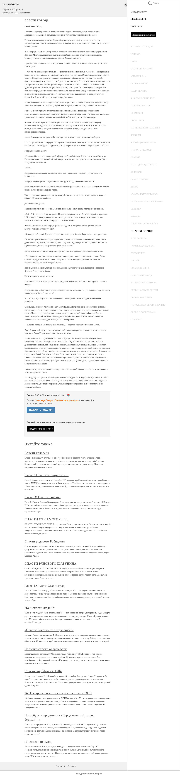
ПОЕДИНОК (137, 26)
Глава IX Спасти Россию (42, 497)
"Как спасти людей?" (40, 608)
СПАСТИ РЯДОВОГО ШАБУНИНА (50, 563)
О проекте (60, 766)
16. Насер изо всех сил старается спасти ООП (58, 693)
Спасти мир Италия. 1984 (43, 671)
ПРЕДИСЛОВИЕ (139, 18)
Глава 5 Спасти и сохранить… (47, 475)
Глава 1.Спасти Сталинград (45, 585)
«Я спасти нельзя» (38, 741)
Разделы (72, 766)
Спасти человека (37, 453)
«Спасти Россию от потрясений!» (49, 630)
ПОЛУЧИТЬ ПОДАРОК (40, 410)
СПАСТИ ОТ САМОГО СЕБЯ (46, 519)
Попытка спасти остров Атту (46, 649)
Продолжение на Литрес (143, 34)
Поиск (153, 3)
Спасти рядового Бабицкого (45, 541)
